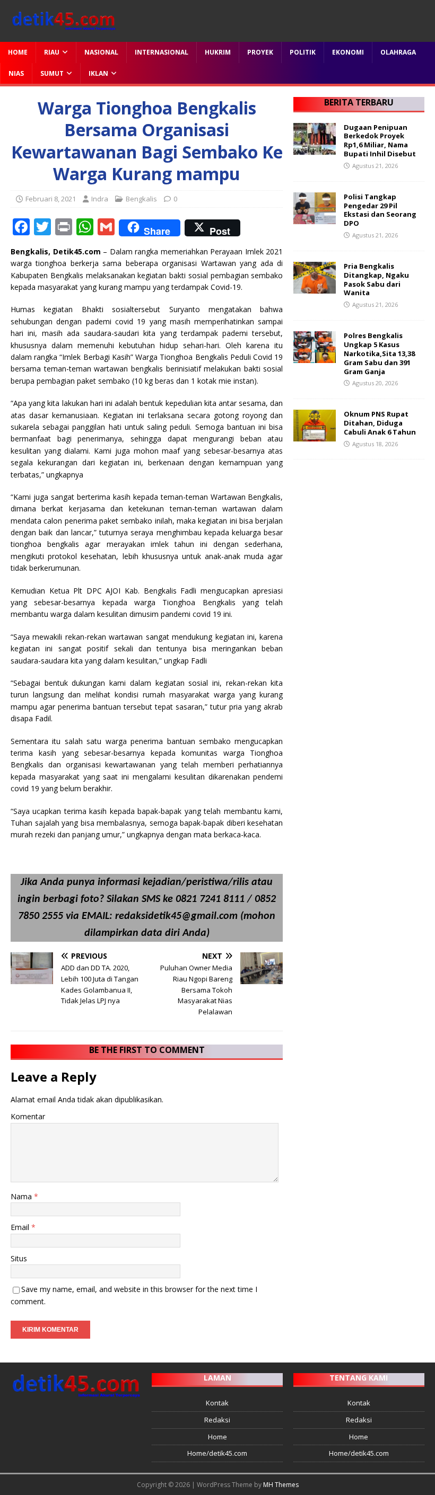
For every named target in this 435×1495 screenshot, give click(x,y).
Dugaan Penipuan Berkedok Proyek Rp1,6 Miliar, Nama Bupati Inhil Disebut (380, 140)
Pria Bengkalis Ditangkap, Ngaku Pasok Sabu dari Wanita (376, 279)
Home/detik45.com (217, 1453)
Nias (16, 73)
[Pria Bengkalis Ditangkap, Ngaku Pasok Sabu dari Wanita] (314, 287)
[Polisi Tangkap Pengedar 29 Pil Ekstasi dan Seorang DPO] (314, 218)
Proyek (260, 52)
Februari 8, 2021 (50, 199)
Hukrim (218, 52)
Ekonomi (348, 52)
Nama (22, 1196)
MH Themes (281, 1484)
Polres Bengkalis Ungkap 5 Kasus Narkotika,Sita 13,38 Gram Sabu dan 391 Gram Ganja (379, 353)
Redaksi (217, 1420)
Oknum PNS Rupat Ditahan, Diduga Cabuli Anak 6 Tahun (380, 423)
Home (18, 52)
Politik (303, 52)
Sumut (52, 73)
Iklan (98, 73)
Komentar (28, 1116)
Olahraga (398, 52)
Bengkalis (141, 199)
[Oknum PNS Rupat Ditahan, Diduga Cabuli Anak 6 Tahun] (314, 435)
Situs (19, 1258)
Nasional (101, 52)
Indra (99, 199)
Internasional (161, 52)
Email (21, 1227)
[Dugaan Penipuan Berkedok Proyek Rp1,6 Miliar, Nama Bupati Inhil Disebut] (314, 148)
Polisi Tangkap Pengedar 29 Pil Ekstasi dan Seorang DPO (380, 210)
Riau (51, 52)
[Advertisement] (358, 523)
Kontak (217, 1403)
